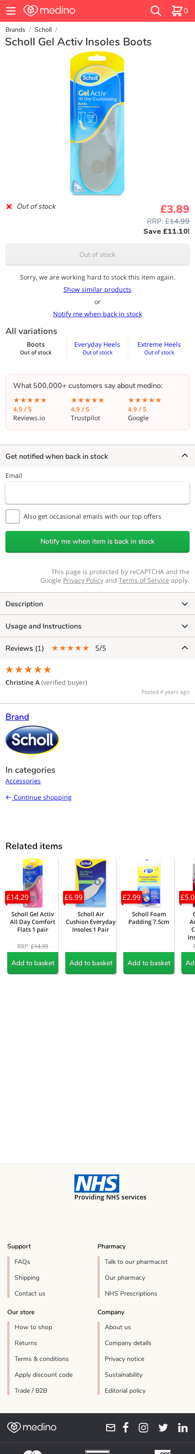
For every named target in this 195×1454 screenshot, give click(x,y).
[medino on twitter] (160, 1427)
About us (118, 1327)
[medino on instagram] (140, 1427)
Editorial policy (125, 1390)
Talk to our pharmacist (136, 1262)
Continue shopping (42, 797)
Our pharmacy (125, 1277)
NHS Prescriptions (131, 1293)
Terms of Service (144, 580)
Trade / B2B (31, 1390)
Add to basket (32, 963)
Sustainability (123, 1374)
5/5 (55, 648)
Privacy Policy (83, 580)
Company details (128, 1343)
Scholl (43, 29)
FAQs (22, 1262)
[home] (68, 11)
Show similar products (97, 289)
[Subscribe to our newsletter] (107, 1427)
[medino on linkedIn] (180, 1427)
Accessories (23, 780)
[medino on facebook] (122, 1427)
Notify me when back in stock (97, 313)
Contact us (30, 1293)
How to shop (33, 1327)
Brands (15, 29)
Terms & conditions (42, 1359)
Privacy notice (124, 1359)
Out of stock (97, 254)
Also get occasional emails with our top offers (92, 516)
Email (13, 475)
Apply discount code (44, 1374)
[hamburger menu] (11, 11)
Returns (26, 1343)
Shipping (27, 1277)
